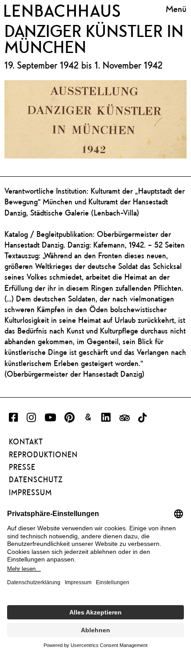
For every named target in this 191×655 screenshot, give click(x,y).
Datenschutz (36, 480)
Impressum (30, 492)
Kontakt (26, 442)
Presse (22, 467)
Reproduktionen (43, 455)
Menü (176, 8)
